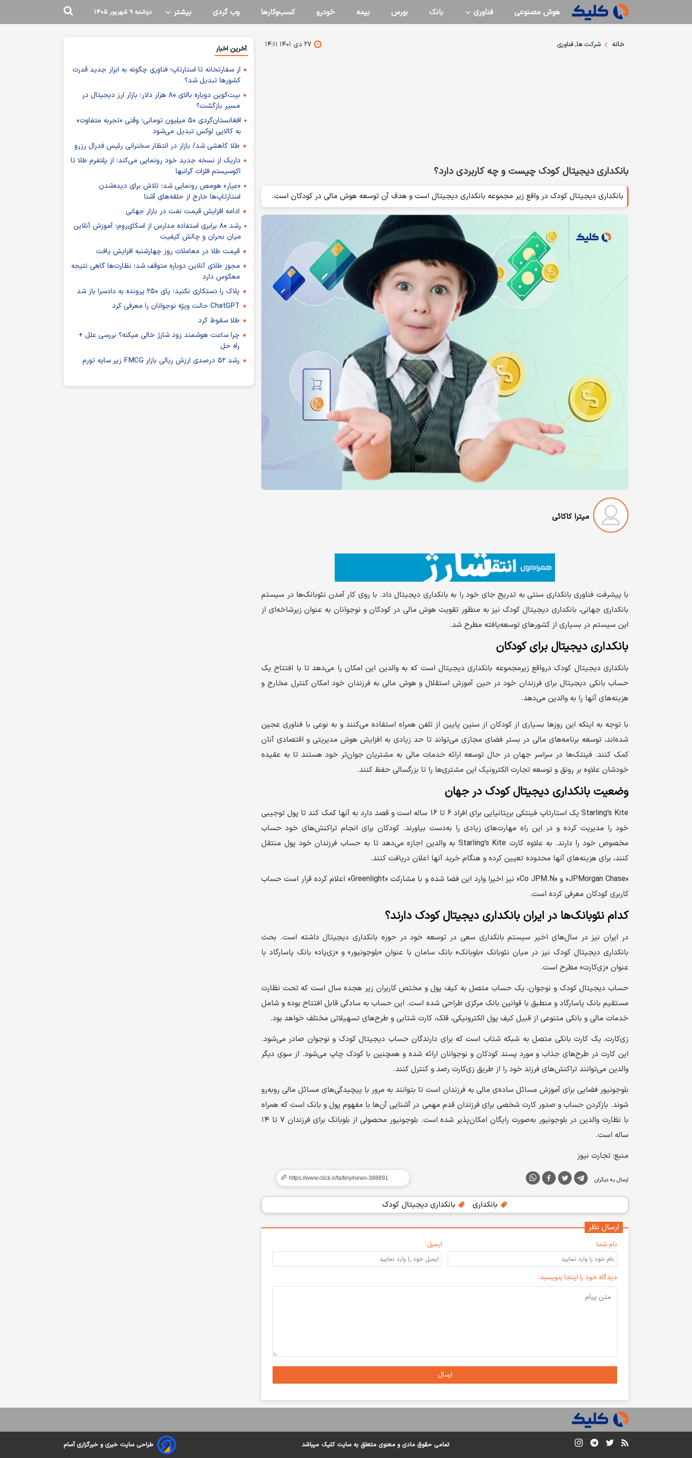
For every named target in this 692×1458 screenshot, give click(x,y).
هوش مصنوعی (537, 12)
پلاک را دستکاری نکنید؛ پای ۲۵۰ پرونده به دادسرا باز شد (158, 291)
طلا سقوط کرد (219, 320)
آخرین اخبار (231, 49)
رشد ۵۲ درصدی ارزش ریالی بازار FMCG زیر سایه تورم (161, 360)
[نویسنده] (610, 517)
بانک (436, 12)
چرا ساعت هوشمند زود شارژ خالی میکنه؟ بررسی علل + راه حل (159, 341)
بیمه (363, 12)
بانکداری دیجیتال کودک (420, 1204)
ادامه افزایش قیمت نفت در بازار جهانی (183, 211)
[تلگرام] (581, 1180)
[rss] (624, 1444)
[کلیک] (600, 12)
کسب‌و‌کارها (278, 12)
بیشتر (181, 12)
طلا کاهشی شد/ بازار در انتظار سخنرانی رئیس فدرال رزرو (157, 146)
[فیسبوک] (549, 1180)
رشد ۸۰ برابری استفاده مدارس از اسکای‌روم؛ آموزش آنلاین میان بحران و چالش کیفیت (157, 231)
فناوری (482, 12)
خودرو (325, 12)
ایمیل (434, 1245)
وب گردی (226, 12)
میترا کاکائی (570, 516)
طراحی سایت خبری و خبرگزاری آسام (108, 1445)
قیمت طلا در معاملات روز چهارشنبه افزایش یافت (168, 251)
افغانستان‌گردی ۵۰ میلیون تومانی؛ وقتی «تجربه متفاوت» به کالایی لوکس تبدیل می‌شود (159, 126)
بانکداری (486, 1204)
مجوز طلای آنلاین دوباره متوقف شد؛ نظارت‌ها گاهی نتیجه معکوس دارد (155, 271)
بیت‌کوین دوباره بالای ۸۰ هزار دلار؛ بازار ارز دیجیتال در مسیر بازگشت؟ (161, 101)
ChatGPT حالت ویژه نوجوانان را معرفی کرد (176, 306)
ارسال (445, 1375)
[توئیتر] (565, 1180)
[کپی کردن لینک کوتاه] (339, 1178)
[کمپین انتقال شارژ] (444, 567)
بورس (399, 12)
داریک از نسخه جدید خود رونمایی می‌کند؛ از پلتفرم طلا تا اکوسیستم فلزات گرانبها (156, 166)
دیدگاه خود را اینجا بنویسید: (578, 1277)
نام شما (606, 1245)
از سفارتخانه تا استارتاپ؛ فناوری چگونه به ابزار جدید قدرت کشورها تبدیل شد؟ (156, 75)
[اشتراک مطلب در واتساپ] (533, 1178)
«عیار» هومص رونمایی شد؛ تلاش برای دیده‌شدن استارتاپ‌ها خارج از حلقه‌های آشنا (170, 191)
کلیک (328, 1445)
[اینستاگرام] (579, 1444)
